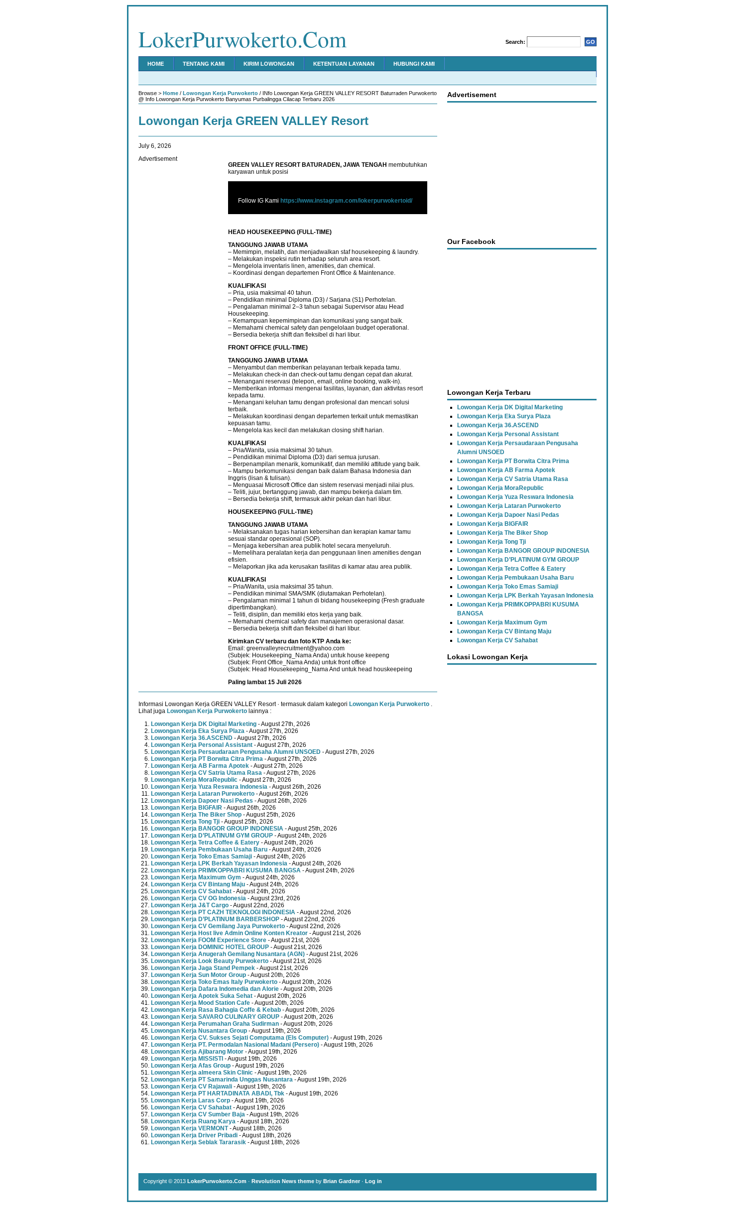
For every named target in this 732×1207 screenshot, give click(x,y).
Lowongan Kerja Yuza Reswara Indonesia (209, 786)
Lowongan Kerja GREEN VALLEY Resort (253, 120)
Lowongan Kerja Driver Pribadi (194, 1135)
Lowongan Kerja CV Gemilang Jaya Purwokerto (218, 926)
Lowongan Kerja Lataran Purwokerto (202, 793)
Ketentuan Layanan (343, 64)
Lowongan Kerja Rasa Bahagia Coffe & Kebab (216, 1009)
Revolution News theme (282, 1181)
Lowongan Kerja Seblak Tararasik (198, 1142)
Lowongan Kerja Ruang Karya (193, 1121)
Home (155, 64)
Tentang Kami (204, 64)
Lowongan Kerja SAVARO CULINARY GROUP (215, 1016)
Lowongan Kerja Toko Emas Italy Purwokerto (214, 981)
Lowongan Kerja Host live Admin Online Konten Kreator (229, 933)
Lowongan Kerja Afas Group (191, 1065)
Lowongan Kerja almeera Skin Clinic (202, 1072)
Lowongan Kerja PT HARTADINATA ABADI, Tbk (217, 1093)
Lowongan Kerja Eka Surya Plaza (197, 730)
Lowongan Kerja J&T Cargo (190, 905)
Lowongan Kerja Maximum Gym (196, 877)
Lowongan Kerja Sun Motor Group (198, 974)
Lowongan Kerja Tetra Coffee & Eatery (205, 842)
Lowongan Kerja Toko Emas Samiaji (201, 856)
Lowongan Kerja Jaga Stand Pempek (203, 968)
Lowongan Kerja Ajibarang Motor (197, 1051)
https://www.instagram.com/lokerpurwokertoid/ (346, 200)
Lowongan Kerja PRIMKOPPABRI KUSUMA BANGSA (226, 870)
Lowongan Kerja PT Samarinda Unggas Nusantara (222, 1079)
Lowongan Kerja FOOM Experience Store (208, 940)
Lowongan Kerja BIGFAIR (186, 807)
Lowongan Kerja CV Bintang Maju (198, 884)
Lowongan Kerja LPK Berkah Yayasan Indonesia (219, 863)
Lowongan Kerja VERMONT (189, 1128)
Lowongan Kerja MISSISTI (187, 1058)
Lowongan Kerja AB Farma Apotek (200, 765)
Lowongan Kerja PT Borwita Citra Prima (207, 758)
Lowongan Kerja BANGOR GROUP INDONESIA (217, 828)
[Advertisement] (178, 311)
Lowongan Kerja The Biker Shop (196, 814)
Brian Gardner (341, 1181)
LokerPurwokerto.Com (242, 39)
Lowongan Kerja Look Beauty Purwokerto (209, 961)
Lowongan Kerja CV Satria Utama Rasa (206, 772)
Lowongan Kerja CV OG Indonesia (198, 898)
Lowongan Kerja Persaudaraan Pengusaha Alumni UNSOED (236, 751)
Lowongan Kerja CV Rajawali (191, 1086)
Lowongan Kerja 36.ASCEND (192, 737)
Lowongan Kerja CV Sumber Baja (198, 1114)
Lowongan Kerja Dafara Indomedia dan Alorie (215, 988)
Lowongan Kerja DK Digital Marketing (203, 724)
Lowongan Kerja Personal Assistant (201, 744)
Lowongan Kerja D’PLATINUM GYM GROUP (212, 835)
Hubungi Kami (414, 64)
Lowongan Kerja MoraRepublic (194, 779)
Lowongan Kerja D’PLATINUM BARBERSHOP (215, 919)
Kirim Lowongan (269, 64)
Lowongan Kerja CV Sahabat (191, 891)
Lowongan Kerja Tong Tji (185, 821)
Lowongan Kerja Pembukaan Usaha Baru (209, 849)
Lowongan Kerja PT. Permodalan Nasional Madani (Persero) (235, 1044)
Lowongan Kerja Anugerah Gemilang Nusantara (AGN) (228, 954)
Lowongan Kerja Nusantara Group (199, 1030)
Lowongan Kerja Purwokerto (220, 93)
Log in (373, 1181)
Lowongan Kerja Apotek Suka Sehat (201, 995)
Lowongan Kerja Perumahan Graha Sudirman (215, 1023)
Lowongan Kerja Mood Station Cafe (200, 1002)
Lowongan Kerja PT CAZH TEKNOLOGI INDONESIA (223, 912)
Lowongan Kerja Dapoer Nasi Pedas (202, 800)
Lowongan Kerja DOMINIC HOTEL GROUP (210, 947)
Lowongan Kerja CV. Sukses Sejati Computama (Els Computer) (240, 1037)
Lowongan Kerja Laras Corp (190, 1100)
